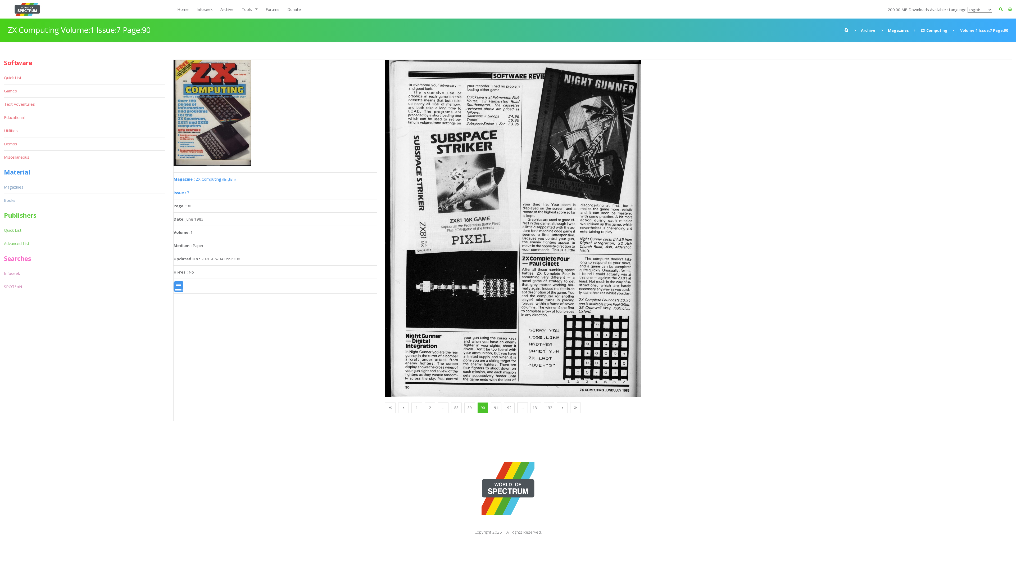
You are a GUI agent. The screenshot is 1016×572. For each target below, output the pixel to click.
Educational (14, 117)
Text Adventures (19, 104)
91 (496, 407)
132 (549, 407)
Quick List (12, 77)
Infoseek (204, 9)
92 (509, 407)
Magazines (898, 30)
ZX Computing (933, 30)
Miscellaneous (16, 157)
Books (9, 200)
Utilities (11, 130)
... (443, 407)
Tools (247, 9)
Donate (294, 9)
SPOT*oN (13, 286)
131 (536, 407)
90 (483, 407)
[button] (1010, 9)
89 (470, 407)
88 (456, 407)
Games (10, 90)
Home (183, 9)
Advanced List (16, 243)
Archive (227, 9)
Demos (10, 143)
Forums (272, 9)
